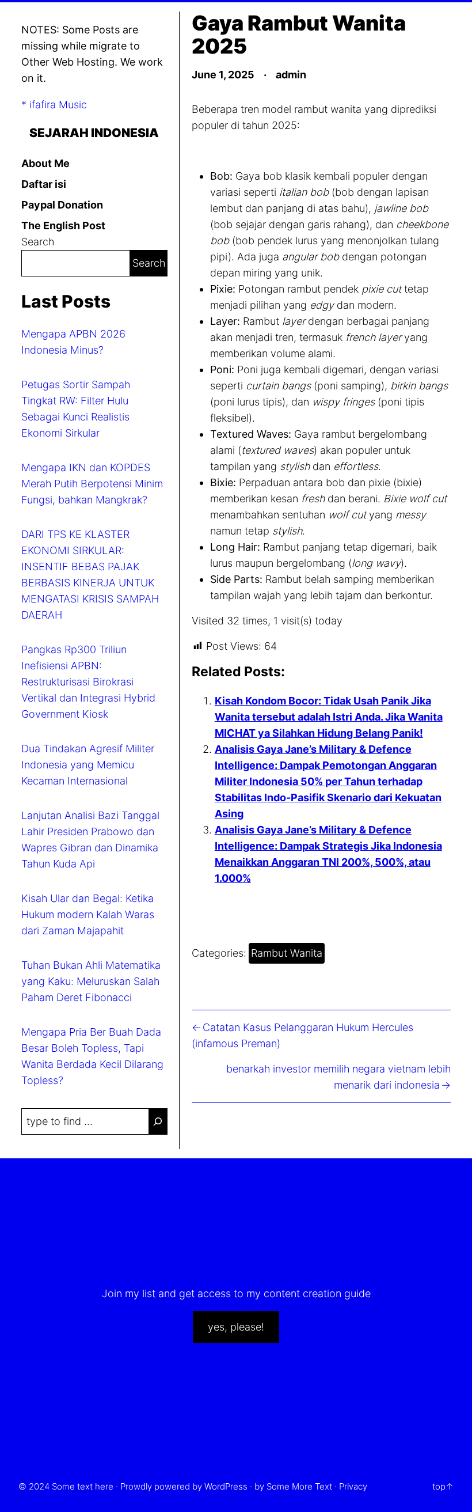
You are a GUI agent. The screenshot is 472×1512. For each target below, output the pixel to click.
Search (37, 242)
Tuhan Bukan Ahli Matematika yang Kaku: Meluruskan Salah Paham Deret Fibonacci (91, 981)
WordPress (226, 1486)
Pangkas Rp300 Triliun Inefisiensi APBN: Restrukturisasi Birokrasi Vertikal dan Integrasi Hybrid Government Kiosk (88, 681)
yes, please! (236, 1327)
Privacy (353, 1486)
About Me (45, 163)
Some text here (82, 1486)
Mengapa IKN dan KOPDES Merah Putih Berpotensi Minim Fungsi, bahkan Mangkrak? (92, 483)
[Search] (158, 1121)
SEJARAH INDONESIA (94, 132)
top (439, 1486)
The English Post (63, 225)
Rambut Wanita (286, 953)
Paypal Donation (62, 205)
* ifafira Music (54, 104)
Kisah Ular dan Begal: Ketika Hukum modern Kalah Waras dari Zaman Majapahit (87, 914)
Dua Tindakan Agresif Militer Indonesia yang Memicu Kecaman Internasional (87, 764)
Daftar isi (43, 184)
